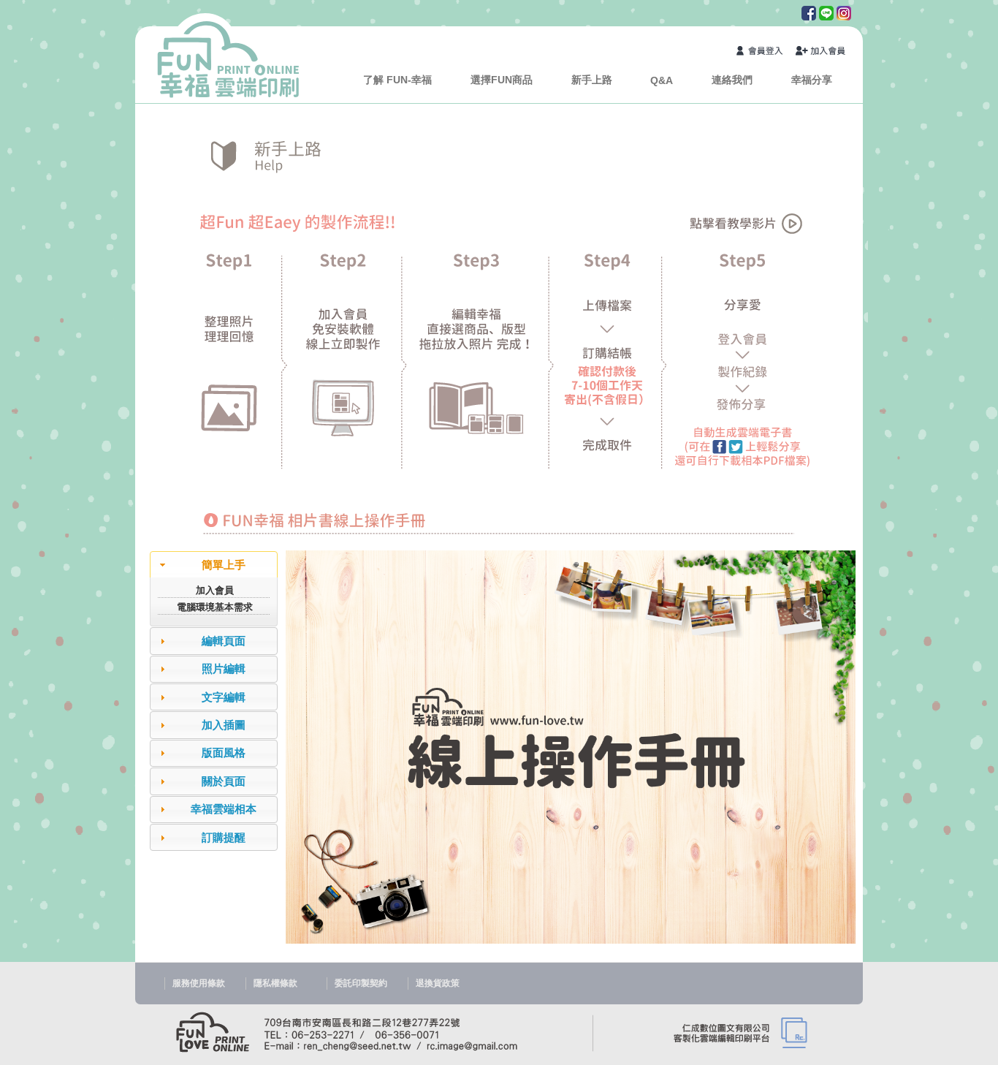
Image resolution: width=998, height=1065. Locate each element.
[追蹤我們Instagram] (842, 17)
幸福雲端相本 (223, 809)
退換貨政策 (438, 983)
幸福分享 (811, 80)
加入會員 (821, 52)
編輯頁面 (223, 640)
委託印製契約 (361, 983)
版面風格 (223, 752)
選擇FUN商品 (502, 80)
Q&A (661, 80)
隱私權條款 (275, 983)
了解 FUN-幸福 (397, 80)
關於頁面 (223, 781)
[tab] (214, 564)
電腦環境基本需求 (215, 607)
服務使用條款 (198, 983)
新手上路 (591, 80)
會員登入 (762, 52)
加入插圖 (223, 725)
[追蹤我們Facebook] (807, 17)
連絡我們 (732, 80)
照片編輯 (223, 668)
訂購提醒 (223, 837)
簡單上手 (223, 564)
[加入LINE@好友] (825, 17)
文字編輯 (223, 697)
